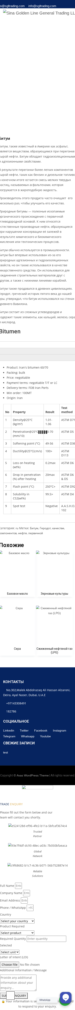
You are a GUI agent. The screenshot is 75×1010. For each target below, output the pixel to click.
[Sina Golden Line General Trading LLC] (39, 13)
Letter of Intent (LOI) (14, 957)
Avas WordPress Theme (33, 775)
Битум (34, 528)
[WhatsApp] (63, 7)
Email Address (10, 900)
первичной (35, 533)
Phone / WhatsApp (13, 908)
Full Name (7, 886)
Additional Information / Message (23, 970)
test (5, 752)
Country (5, 914)
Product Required (12, 926)
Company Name (11, 893)
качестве (58, 528)
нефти (22, 533)
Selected (6, 945)
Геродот (45, 528)
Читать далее (54, 591)
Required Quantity (13, 939)
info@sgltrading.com (42, 5)
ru (17, 528)
